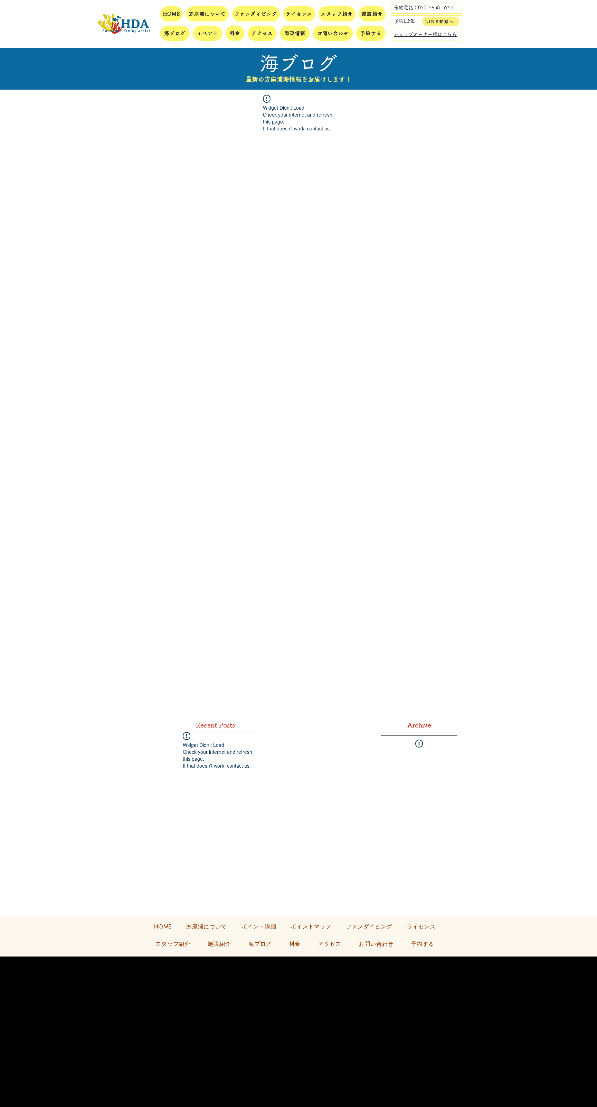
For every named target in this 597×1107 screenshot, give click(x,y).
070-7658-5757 (435, 7)
